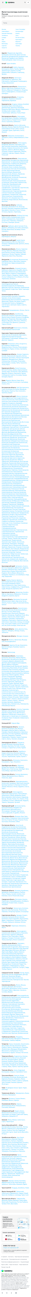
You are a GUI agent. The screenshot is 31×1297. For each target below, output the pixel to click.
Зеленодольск (16, 1047)
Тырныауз (26, 289)
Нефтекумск (13, 1019)
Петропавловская (7, 508)
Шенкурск (5, 93)
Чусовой (17, 802)
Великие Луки (19, 816)
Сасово (13, 894)
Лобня (22, 675)
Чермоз (4, 802)
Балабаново (19, 314)
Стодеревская (6, 1031)
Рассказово (5, 1040)
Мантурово (5, 391)
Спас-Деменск (13, 322)
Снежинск (16, 1148)
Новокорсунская (7, 484)
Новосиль (5, 778)
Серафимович (6, 187)
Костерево (24, 148)
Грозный (12, 1158)
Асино (16, 1070)
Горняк (16, 69)
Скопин (19, 894)
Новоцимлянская (17, 870)
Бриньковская (6, 415)
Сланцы (19, 622)
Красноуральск (6, 957)
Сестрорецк (24, 911)
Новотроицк (14, 769)
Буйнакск (11, 226)
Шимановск (10, 83)
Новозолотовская (7, 868)
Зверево (4, 844)
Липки (23, 1079)
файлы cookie (19, 1283)
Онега (4, 92)
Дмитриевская (12, 432)
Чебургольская (15, 554)
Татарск (24, 755)
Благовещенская (7, 413)
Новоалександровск (8, 1021)
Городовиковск (14, 310)
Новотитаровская (7, 499)
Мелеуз (18, 109)
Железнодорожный (8, 666)
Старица (4, 1066)
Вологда (21, 207)
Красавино (5, 210)
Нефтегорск (5, 901)
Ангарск (23, 268)
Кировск (4, 615)
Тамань (10, 538)
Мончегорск (21, 713)
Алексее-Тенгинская (8, 400)
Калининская (23, 442)
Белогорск (18, 78)
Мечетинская (15, 861)
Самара (4, 37)
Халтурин (5, 377)
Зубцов (21, 1059)
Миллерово (14, 863)
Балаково (5, 917)
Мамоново (5, 301)
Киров (13, 317)
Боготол (4, 568)
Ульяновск (11, 1107)
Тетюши (18, 1052)
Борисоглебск (6, 217)
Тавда (27, 967)
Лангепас (19, 1127)
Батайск (13, 829)
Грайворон (22, 118)
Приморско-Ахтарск (8, 514)
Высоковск (23, 659)
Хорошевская (23, 883)
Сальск (13, 876)
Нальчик (10, 287)
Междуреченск (13, 359)
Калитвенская (22, 846)
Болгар (12, 1046)
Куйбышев (10, 755)
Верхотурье (9, 950)
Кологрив (9, 389)
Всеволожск (17, 610)
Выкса (17, 730)
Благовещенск (6, 79)
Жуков (4, 317)
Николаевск (14, 179)
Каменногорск (6, 613)
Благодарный (16, 999)
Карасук (22, 753)
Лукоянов (24, 734)
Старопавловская (19, 1030)
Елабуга (4, 1047)
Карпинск (20, 954)
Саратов (4, 45)
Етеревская (11, 165)
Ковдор (10, 713)
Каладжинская (13, 442)
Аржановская (6, 160)
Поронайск (15, 936)
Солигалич (21, 391)
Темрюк (13, 542)
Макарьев (23, 389)
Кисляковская (15, 448)
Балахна (4, 728)
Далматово (19, 592)
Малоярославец (21, 319)
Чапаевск (5, 904)
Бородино (11, 568)
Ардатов (12, 645)
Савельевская (6, 1170)
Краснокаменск (7, 242)
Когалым (13, 1127)
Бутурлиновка (15, 217)
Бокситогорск (22, 608)
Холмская (5, 552)
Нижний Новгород (7, 33)
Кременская (17, 172)
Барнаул (21, 67)
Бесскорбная (25, 410)
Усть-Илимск (18, 277)
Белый (4, 1058)
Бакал (22, 1137)
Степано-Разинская (8, 193)
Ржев (25, 1065)
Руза (13, 688)
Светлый (13, 305)
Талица (4, 969)
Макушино (17, 594)
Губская (22, 429)
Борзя (23, 240)
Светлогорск (6, 305)
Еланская (23, 839)
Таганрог (5, 882)
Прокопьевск (6, 363)
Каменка (26, 783)
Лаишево (25, 1047)
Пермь (3, 41)
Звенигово (17, 640)
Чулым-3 (23, 756)
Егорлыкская (15, 839)
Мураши (4, 373)
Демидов (10, 987)
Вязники (11, 144)
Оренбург (22, 769)
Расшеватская (6, 1026)
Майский (4, 287)
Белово (4, 356)
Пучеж (12, 254)
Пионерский (6, 303)
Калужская (16, 444)
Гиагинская (12, 55)
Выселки (4, 424)
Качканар (5, 955)
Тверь (9, 1066)
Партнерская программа (22, 1256)
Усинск (4, 384)
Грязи (16, 629)
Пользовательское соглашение (18, 1259)
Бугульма (18, 1046)
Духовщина (13, 988)
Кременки (5, 319)
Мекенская (24, 1163)
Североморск (24, 718)
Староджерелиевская (8, 530)
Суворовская (15, 1031)
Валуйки (16, 118)
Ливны (4, 776)
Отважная (13, 502)
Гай (16, 767)
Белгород (5, 118)
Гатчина (9, 611)
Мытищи (13, 680)
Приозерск (12, 620)
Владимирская (6, 418)
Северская (5, 519)
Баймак (20, 104)
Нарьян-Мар (15, 723)
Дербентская (21, 430)
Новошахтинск (16, 871)
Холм (19, 748)
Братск (25, 270)
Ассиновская (14, 259)
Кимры (21, 1061)
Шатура (4, 702)
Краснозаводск (6, 673)
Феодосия (9, 588)
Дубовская (5, 1160)
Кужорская (5, 58)
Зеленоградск (16, 298)
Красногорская (16, 336)
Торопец (20, 1066)
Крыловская (20, 454)
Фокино (4, 132)
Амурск (17, 1111)
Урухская (14, 1033)
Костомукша (6, 345)
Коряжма (17, 88)
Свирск (9, 275)
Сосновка (19, 375)
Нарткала (17, 287)
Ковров (9, 148)
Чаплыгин (5, 632)
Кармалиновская (19, 1013)
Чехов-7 (15, 700)
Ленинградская (14, 461)
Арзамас (21, 727)
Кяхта (11, 137)
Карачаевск (22, 335)
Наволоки (19, 252)
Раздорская (24, 875)
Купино (16, 755)
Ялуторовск (12, 1095)
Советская (5, 523)
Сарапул (16, 1100)
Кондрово (25, 317)
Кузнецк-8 (18, 785)
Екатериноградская (8, 286)
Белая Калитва (21, 829)
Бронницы (12, 657)
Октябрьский (6, 111)
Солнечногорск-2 (7, 692)
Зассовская (5, 439)
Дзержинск (17, 732)
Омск (17, 35)
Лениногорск (6, 1049)
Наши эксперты (13, 1264)
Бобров (19, 215)
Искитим (16, 753)
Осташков (20, 1065)
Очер (26, 799)
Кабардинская (15, 441)
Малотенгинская (22, 463)
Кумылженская (6, 174)
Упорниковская (17, 196)
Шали (9, 1175)
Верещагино (13, 794)
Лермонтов (19, 1014)
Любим (10, 1200)
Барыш (19, 1104)
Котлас (23, 88)
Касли (10, 1142)
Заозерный (21, 569)
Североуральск (15, 966)
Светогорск (5, 622)
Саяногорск (21, 1120)
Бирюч (10, 118)
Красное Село (6, 910)
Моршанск (25, 1038)
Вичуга (18, 249)
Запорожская (22, 437)
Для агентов (4, 1259)
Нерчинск (21, 242)
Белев (22, 1075)
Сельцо (21, 129)
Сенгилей (5, 1107)
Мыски (21, 359)
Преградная (6, 338)
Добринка (23, 164)
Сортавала (23, 349)
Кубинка (26, 673)
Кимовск (11, 1079)
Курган (4, 594)
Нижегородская (23, 470)
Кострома (16, 389)
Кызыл (16, 1088)
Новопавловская (19, 868)
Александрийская (22, 995)
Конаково (5, 1063)
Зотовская (5, 167)
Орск (27, 769)
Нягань (4, 1130)
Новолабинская (7, 485)
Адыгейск (19, 53)
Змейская (5, 976)
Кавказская (24, 441)
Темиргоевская (16, 540)
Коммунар (11, 615)
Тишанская (22, 194)
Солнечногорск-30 (8, 693)
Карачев (16, 127)
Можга (11, 1100)
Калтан (24, 356)
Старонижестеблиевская (10, 535)
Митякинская (6, 864)
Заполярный (12, 711)
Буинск (24, 1046)
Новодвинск (17, 90)
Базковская (22, 827)
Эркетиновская (16, 887)
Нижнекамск (6, 1052)
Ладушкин (25, 300)
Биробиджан (6, 236)
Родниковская (6, 518)
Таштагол (23, 363)
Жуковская (24, 841)
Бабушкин (11, 136)
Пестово (16, 746)
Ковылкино (23, 645)
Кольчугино (16, 148)
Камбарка (5, 1100)
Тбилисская (16, 538)
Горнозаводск (22, 794)
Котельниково (21, 169)
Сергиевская (15, 187)
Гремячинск (5, 795)
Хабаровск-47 (13, 1116)
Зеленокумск (25, 1009)
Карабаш (20, 1141)
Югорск (4, 1134)
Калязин (10, 1061)
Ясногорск (5, 1084)
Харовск (10, 212)
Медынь (4, 321)
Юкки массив (21, 625)
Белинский (5, 783)
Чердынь (25, 800)
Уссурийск (16, 813)
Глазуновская (6, 164)
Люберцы (13, 678)
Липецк (16, 631)
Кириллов (24, 208)
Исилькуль (16, 760)
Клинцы (21, 127)
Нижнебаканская (7, 472)
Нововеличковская (8, 477)
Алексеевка (21, 116)
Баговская (15, 406)
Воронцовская (6, 422)
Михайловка (16, 175)
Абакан (14, 1120)
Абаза (10, 1120)
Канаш (17, 1181)
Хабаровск (5, 1116)
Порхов (20, 820)
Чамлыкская (6, 554)
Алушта (13, 580)
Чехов (4, 699)
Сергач (4, 739)
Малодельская (6, 175)
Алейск (15, 67)
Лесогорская (24, 461)
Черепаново (12, 756)
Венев (19, 1077)
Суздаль (16, 153)
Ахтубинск (5, 99)
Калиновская (6, 1162)
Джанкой (20, 582)
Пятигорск (22, 1024)
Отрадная (20, 502)
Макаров (20, 934)
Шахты (19, 885)
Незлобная (5, 1019)
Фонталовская (6, 550)
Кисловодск (5, 1014)
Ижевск (22, 1098)
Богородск (11, 728)
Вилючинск (17, 328)
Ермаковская (17, 841)
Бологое (9, 1058)
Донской (24, 1077)
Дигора (25, 974)
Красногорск (25, 671)
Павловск (13, 221)
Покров (10, 151)
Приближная (25, 287)
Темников (5, 648)
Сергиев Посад (20, 688)
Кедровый (21, 1070)
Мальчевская (23, 858)
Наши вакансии (23, 1264)
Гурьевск (4, 298)
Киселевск (12, 358)
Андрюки (5, 403)
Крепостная (19, 453)
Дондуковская (13, 56)
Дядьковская (14, 434)
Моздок (18, 976)
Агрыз (11, 1044)
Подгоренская (14, 873)
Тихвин (14, 623)
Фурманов (5, 256)
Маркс (4, 920)
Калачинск (24, 760)
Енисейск (5, 569)
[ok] (11, 1293)
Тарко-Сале (25, 1195)
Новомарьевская (7, 1023)
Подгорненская (7, 875)
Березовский (11, 356)
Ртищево (4, 922)
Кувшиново (22, 1063)
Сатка (8, 1148)
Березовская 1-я (7, 162)
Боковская (5, 832)
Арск (3, 1046)
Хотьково (16, 697)
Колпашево (5, 1072)
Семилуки (11, 222)
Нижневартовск (21, 1128)
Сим (11, 1148)
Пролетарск (16, 875)
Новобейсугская (7, 475)
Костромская (6, 451)
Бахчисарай (5, 582)
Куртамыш (10, 594)
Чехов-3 (19, 699)
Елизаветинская (7, 436)
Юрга (8, 364)
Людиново (12, 319)
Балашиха (5, 657)
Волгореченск (24, 387)
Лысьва (9, 799)
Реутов (4, 688)
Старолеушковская (8, 531)
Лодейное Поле (20, 615)
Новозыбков (6, 129)
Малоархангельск (12, 776)
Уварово (18, 1040)
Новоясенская (6, 501)
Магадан (19, 636)
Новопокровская (20, 494)
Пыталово (12, 821)
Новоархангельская (20, 473)
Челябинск (5, 35)
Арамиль (4, 945)
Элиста (27, 310)
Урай (15, 1132)
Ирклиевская (6, 441)
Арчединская (15, 160)
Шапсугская (5, 559)
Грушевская (11, 837)
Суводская (18, 193)
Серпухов (5, 690)
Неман (11, 301)
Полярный (16, 718)
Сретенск (21, 244)
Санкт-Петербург (20, 29)
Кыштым (14, 1144)
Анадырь (15, 1188)
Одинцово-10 (19, 681)
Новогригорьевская (19, 181)
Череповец (17, 212)
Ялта (21, 588)
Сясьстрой (8, 623)
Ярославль (14, 1204)
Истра (20, 668)
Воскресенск (15, 659)
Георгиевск (21, 1004)
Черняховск (5, 306)
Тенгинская (20, 542)
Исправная (14, 335)
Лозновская (5, 858)
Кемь (17, 344)
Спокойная (16, 523)
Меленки (16, 150)
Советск (23, 305)
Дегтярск (23, 950)
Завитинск (15, 79)
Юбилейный (6, 705)
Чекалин (13, 1082)
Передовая (20, 504)
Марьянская (6, 465)
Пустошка (5, 821)
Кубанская (19, 456)
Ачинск (25, 566)
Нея (16, 391)
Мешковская (24, 861)
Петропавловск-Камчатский (11, 329)
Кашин (16, 1061)
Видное (23, 657)
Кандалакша (21, 711)
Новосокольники (22, 818)
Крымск (12, 456)
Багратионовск (6, 296)
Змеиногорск (6, 71)
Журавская (13, 437)
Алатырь (11, 1181)
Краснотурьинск (21, 955)
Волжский (24, 162)
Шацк (22, 896)
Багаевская (14, 827)
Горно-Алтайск (11, 63)
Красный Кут (24, 919)
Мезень (4, 90)
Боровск (12, 315)
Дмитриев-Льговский (20, 599)
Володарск (5, 730)
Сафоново (16, 990)
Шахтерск (9, 940)
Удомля (25, 1066)
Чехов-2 (14, 699)
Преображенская (15, 184)
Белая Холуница (20, 368)
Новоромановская (22, 496)
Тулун (26, 275)
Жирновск (18, 165)
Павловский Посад (8, 685)
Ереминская (6, 437)
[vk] (7, 1293)
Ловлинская (12, 463)
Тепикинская (14, 194)
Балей (18, 240)
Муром (22, 150)
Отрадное (5, 618)
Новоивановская (17, 482)
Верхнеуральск (6, 1139)
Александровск (17, 792)
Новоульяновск (21, 1105)
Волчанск (16, 950)
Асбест (19, 945)
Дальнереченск (16, 809)
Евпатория (5, 583)
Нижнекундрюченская (9, 866)
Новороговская (7, 870)
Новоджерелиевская (8, 480)
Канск (24, 571)
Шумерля (19, 1184)
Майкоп (20, 58)
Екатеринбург (19, 31)
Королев (21, 669)
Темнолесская (6, 542)
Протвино (5, 687)
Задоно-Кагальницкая (9, 842)
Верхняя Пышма (7, 948)
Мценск (21, 776)
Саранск (22, 647)
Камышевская (20, 847)
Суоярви (4, 350)
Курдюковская (15, 1163)
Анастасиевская (13, 401)
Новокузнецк (6, 361)
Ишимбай (20, 107)
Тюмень (18, 45)
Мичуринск (18, 1038)
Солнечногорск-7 (19, 693)
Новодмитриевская (22, 480)
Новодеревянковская (21, 478)
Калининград (6, 300)
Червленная (11, 1174)
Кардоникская (6, 336)
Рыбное (22, 892)
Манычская (5, 859)
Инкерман (12, 583)
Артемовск (18, 566)
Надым (21, 1193)
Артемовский (12, 945)
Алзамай (18, 268)
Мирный (10, 90)
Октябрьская (15, 501)
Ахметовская (24, 405)
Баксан (15, 284)
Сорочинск (13, 771)
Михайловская (6, 177)
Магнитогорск (22, 1144)
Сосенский (5, 322)
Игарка (12, 571)
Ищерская (21, 1160)
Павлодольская (18, 979)
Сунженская (24, 1031)
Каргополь (10, 88)
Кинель (25, 899)
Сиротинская (24, 187)
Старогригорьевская (19, 191)
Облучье (13, 236)
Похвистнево (13, 903)
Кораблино (24, 890)
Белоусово (5, 315)
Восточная (25, 422)
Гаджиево (25, 709)
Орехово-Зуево (18, 683)
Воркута (8, 380)
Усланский (20, 603)
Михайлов (5, 892)
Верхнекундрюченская (9, 834)
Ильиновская (13, 1160)
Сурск (3, 788)
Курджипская (13, 58)
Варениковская (7, 417)
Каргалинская (6, 1163)
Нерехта (12, 391)
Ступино (15, 695)
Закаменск (5, 137)
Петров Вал (5, 184)
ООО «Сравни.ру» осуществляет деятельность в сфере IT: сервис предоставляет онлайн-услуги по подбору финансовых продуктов (15, 1275)
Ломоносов (22, 910)
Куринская (21, 458)
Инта (22, 380)
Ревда (21, 964)
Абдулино (20, 765)
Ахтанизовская (6, 406)
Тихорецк (21, 543)
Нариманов (5, 100)
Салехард (18, 1195)
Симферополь (15, 587)
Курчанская (5, 460)
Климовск (5, 669)
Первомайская (6, 1168)
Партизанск (20, 811)
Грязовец (11, 208)
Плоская (15, 509)
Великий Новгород (13, 744)
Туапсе (10, 545)
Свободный (13, 81)
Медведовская (24, 465)
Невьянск (19, 959)
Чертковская (13, 885)
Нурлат (12, 1052)
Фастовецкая (15, 549)
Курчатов (19, 601)
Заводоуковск (20, 1093)
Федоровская (24, 549)
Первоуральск (6, 964)
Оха (9, 936)
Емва (18, 380)
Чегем (4, 291)
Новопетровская (7, 492)
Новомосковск (6, 1081)
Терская (26, 979)
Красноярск (19, 39)
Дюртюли (14, 107)
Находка (13, 811)
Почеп (12, 129)
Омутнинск (17, 373)
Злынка (10, 127)
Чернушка (10, 802)
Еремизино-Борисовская (21, 436)
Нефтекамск (25, 109)
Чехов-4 (25, 699)
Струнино (5, 153)
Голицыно (5, 661)
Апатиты (19, 709)
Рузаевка (16, 647)
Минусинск (20, 573)
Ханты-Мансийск (23, 1132)
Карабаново (23, 146)
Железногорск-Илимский (17, 272)
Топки (4, 364)
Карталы (4, 1142)
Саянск (4, 275)
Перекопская (22, 182)
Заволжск (9, 251)
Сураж (10, 130)
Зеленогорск (6, 571)
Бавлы (7, 1046)
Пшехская (5, 516)
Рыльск (9, 603)
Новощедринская (16, 1167)
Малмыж (24, 371)
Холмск (23, 938)
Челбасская (24, 554)
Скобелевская (22, 519)
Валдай (4, 744)
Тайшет (21, 275)
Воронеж (18, 41)
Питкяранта (5, 349)
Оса (18, 799)
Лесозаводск (6, 811)
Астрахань (20, 97)
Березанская (6, 410)
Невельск (5, 936)
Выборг (24, 610)
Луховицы (18, 676)
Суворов (25, 1081)
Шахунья (21, 739)
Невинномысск (19, 1018)
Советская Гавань (22, 1114)
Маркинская (22, 859)
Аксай (21, 825)
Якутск (4, 927)
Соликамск (5, 800)
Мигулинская (6, 863)
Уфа (3, 39)
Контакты (11, 1256)
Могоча (14, 242)
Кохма (13, 252)
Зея (20, 79)
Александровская (7, 284)
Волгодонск (17, 835)
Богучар (25, 215)
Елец (25, 629)
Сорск (4, 1121)
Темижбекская (6, 540)
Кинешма (22, 251)
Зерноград (11, 844)
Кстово (11, 734)
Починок (25, 988)
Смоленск (23, 990)
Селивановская (21, 876)
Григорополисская (8, 1007)
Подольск (24, 685)
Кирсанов (5, 1038)
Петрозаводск (22, 347)
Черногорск (10, 1121)
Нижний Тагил (10, 960)
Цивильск (5, 1184)
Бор (16, 728)
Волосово (5, 610)
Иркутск (8, 273)
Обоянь (4, 603)
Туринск (9, 969)
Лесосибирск (12, 573)
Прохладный (6, 289)
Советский (5, 1132)
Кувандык (21, 767)
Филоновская (23, 199)
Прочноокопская (20, 514)
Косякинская (15, 451)
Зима (3, 273)
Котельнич (14, 371)
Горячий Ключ (14, 427)
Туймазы (13, 113)
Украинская (11, 547)
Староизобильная (7, 1030)
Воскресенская (16, 422)
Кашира (25, 668)
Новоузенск (10, 920)
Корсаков (24, 933)
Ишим (27, 1093)
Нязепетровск (16, 1146)
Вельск (4, 88)
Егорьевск (15, 664)
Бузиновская (25, 415)
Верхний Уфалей (17, 1139)
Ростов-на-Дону (20, 37)
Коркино (4, 1144)
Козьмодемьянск (10, 641)
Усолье (11, 800)
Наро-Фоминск (21, 680)
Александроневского (20, 398)
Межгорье (11, 109)
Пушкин (17, 911)
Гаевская (4, 1004)
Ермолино (18, 315)
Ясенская (5, 562)
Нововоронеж (10, 219)
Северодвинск (10, 92)
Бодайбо (19, 270)
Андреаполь (18, 1056)
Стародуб (5, 130)
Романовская (6, 876)
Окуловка (10, 746)
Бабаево (19, 205)
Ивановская (13, 439)
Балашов (11, 917)
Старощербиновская (20, 537)
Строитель (9, 121)
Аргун (19, 1155)
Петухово (25, 594)
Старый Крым (24, 587)
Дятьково (22, 125)
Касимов (17, 890)
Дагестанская (21, 55)
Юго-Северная (14, 561)
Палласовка (13, 182)
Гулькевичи (5, 430)
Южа (14, 256)
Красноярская (6, 854)
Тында (4, 83)
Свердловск (5, 966)
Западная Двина (13, 1059)
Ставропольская (12, 525)
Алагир (22, 973)
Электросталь (15, 704)
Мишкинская (15, 864)
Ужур (27, 575)
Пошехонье (12, 1202)
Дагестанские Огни (21, 226)
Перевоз (13, 737)
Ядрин (25, 1184)
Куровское (5, 675)
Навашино (11, 735)
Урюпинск (5, 198)
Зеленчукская (6, 335)
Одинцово (11, 681)
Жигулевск (18, 899)
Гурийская (13, 430)
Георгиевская (6, 1006)
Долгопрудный (13, 663)
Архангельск (22, 86)
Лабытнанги (6, 1193)
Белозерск (5, 207)
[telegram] (2, 1293)
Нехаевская (22, 177)
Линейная (5, 463)
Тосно (19, 623)
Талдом (20, 695)
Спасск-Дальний (7, 813)
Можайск (19, 678)
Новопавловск (18, 1023)
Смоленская (19, 521)
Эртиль (17, 222)
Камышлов (12, 954)
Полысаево (21, 361)
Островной (24, 716)
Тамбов (12, 1040)
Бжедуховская (15, 412)
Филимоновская (23, 1033)
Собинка (23, 151)
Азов (17, 825)
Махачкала (10, 229)
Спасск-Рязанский (13, 896)
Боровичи (21, 742)
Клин (10, 669)
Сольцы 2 (5, 748)
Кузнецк (4, 785)
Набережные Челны (16, 1051)
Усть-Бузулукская (14, 198)
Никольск (12, 210)
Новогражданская (7, 478)
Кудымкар (25, 797)
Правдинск (19, 303)
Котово (4, 170)
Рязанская (14, 518)
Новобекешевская (19, 475)
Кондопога (23, 344)
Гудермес (19, 1158)
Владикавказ (18, 974)
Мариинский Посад (8, 1182)
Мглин (27, 127)
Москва (4, 29)
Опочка (4, 820)
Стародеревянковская (9, 528)
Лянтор (25, 1127)
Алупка (8, 580)
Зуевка (15, 370)
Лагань (22, 310)
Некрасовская (6, 470)
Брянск (16, 125)
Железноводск (15, 1009)
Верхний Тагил (24, 947)
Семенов (24, 737)
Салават (13, 111)
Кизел (24, 795)
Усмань (22, 631)
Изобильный (12, 1011)
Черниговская (15, 555)
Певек (27, 1188)
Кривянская (5, 856)
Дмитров (4, 663)
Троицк (26, 695)
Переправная (6, 506)
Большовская (13, 832)
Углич (8, 1204)
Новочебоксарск (20, 1182)
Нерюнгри (14, 926)
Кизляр (4, 229)
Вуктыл (14, 380)
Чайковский (18, 800)
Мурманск (5, 714)
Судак (3, 588)
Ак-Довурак (9, 1088)
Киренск (14, 273)
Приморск (5, 620)
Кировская (21, 849)
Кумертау (5, 109)
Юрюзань (22, 1151)
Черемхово (5, 278)
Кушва (24, 957)
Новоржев (13, 818)
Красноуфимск (16, 957)
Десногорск (17, 987)
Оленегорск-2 (6, 716)
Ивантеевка (14, 668)
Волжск (11, 640)
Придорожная (24, 513)
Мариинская (14, 859)
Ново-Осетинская (17, 978)
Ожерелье (5, 683)
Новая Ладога (20, 617)
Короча (9, 120)
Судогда (11, 153)
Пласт (3, 1148)
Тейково (23, 254)
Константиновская (8, 449)
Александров (22, 143)
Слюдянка (15, 275)
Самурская (22, 518)
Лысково (4, 735)
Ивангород (16, 611)
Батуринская (15, 408)
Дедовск (11, 661)
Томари (10, 938)
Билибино (21, 1188)
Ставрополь (20, 1028)
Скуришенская (6, 189)
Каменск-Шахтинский (9, 847)
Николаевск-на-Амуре (9, 1114)
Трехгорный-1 (6, 1149)
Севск (17, 129)
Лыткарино (5, 678)
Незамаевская (17, 468)
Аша (18, 1137)
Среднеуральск (6, 967)
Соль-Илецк (5, 771)
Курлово (4, 150)
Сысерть (21, 967)
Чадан (25, 1088)
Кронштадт (14, 910)
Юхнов (9, 324)
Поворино (20, 221)
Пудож (12, 349)
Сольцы (22, 746)
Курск (13, 601)
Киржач (4, 148)
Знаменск (12, 99)
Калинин (4, 1061)
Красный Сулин (16, 854)
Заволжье (24, 732)
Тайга (18, 363)
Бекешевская (25, 997)
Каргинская (14, 849)
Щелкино (16, 588)
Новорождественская (9, 496)
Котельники (5, 671)
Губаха (12, 795)
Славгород (20, 72)
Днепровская (22, 432)
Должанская (6, 434)
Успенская (25, 547)
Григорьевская (14, 429)
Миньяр (8, 1146)
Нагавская (15, 177)
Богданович (14, 947)
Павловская (12, 504)
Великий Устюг (14, 207)
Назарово (5, 575)
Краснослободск (7, 172)
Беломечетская (7, 999)
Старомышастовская (8, 533)
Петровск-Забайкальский (10, 244)
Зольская (5, 1011)
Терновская (5, 543)
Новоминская (6, 489)
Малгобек (17, 261)
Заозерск (5, 711)
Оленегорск (12, 714)
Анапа (26, 400)
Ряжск (4, 894)
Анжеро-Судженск (22, 354)
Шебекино (16, 121)
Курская (12, 1014)
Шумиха (11, 596)
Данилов (4, 1200)
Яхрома (12, 705)
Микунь (4, 382)
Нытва (14, 799)
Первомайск (6, 737)
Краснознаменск (16, 300)
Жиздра (24, 315)
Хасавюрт (18, 229)
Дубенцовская (6, 839)
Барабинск (22, 751)
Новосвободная (7, 60)
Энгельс (23, 922)
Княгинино (5, 734)
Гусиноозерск (19, 136)
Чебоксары (12, 1184)
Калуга (8, 317)
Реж (24, 964)
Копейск (25, 1142)
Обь (20, 755)
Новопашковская (20, 490)
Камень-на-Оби (16, 71)
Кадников (17, 208)
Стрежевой (19, 1072)
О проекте (4, 1256)
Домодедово (22, 663)
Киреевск (17, 1079)
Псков (26, 820)
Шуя (10, 256)
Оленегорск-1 (21, 714)
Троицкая (5, 265)
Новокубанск (17, 484)
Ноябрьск (11, 1195)
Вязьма (23, 985)
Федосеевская (13, 199)
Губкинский (20, 1191)
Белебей (26, 104)
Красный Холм (13, 1063)
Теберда (21, 338)
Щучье (17, 596)
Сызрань (20, 903)
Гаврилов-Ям (21, 1198)
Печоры (15, 820)
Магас (11, 261)
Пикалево (12, 618)
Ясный (20, 771)
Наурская (5, 1165)
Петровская (25, 506)
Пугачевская (6, 186)
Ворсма (11, 730)
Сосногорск (16, 382)
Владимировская (7, 835)
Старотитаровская (7, 537)
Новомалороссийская (19, 487)
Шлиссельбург (11, 625)
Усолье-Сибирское (8, 277)
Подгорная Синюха (8, 511)
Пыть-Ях (15, 1130)
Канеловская (24, 446)
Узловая (7, 1082)
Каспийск (18, 228)
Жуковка (4, 127)
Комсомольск (6, 252)
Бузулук (12, 767)
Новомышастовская (17, 489)
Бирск (10, 106)
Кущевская (13, 460)
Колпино (25, 908)
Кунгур (4, 799)
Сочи (10, 523)
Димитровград (6, 1105)
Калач (23, 217)
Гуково (18, 837)
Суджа (14, 603)
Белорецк (5, 106)
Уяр (3, 576)
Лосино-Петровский (8, 676)
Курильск (14, 934)
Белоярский (5, 1127)
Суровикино (6, 194)
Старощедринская (19, 1172)
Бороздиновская (7, 1156)
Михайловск (11, 959)
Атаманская (15, 405)
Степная (4, 538)
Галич (4, 389)
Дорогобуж (5, 988)
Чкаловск (14, 739)
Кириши (21, 613)
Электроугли (24, 704)
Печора (9, 382)
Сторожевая (14, 338)
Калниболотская (7, 444)
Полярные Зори (7, 718)
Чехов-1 (8, 699)
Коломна (15, 669)
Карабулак (5, 261)
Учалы (19, 113)
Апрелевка (19, 656)
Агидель (14, 104)
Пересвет (17, 685)
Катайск (25, 592)
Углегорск (17, 938)
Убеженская (17, 545)
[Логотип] (15, 1271)
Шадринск (5, 596)
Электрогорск (6, 704)
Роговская (20, 516)
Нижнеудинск (21, 273)
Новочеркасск (6, 871)
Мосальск (17, 321)
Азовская (24, 396)
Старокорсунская (21, 530)
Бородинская (17, 413)
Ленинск (14, 174)
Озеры (11, 683)
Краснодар (19, 43)
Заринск (22, 69)
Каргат (4, 755)
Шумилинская (6, 887)
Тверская (24, 538)
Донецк (23, 837)
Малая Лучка (14, 858)
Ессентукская (6, 1009)
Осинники (14, 361)
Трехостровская (7, 196)
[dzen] (16, 1293)
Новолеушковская (18, 485)
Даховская (5, 56)
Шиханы (17, 922)
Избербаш (11, 228)
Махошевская (14, 465)
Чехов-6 (9, 700)
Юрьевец (19, 256)
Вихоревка (5, 272)
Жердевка (19, 1037)
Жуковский (18, 666)
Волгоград (5, 43)
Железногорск (13, 569)
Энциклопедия (25, 1262)
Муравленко (14, 1193)
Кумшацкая (13, 856)
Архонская (5, 974)
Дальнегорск (6, 809)
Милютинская (23, 863)
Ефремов (5, 1079)
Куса (9, 1144)
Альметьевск (25, 1044)
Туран (20, 1088)
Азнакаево (16, 1044)
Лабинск (20, 460)
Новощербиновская (20, 499)
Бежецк (25, 1056)
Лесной (4, 959)
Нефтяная (14, 470)
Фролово (5, 201)
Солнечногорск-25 (19, 692)
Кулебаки (17, 734)
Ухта (8, 384)
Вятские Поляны (7, 370)
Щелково (10, 702)
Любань (4, 617)
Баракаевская (6, 408)
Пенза (15, 786)
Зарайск (25, 666)
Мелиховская (6, 861)
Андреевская (23, 401)
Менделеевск (22, 1049)
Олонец (14, 347)
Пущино (18, 687)
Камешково (14, 146)
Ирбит (16, 952)
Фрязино (5, 697)
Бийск (12, 69)
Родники (17, 254)
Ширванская (14, 559)
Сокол (18, 210)
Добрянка (18, 795)
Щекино (19, 1082)
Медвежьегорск (7, 347)
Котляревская (19, 286)
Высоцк (4, 611)
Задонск (4, 631)
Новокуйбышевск (15, 901)
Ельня (19, 988)
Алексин (16, 1075)
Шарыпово (8, 576)
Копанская (17, 449)
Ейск (20, 434)
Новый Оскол (16, 120)
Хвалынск (11, 922)
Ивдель (11, 952)
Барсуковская (15, 997)
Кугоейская (5, 458)
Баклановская (6, 829)
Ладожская (5, 461)
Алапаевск (21, 943)
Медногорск (6, 769)
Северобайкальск (19, 137)
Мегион (4, 1128)
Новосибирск (5, 31)
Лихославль (5, 1065)
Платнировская (7, 509)
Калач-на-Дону (13, 167)
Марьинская (15, 1016)
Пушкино (12, 687)
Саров (18, 737)
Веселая (24, 417)
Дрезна (4, 664)
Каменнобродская (8, 1013)
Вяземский (5, 1113)
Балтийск (15, 296)
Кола (14, 713)
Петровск (18, 920)
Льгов (24, 601)
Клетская (13, 169)
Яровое (4, 74)
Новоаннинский (7, 181)
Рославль (5, 990)
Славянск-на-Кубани (8, 521)
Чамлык (18, 552)
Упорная (18, 547)
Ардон (27, 973)
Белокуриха (5, 69)
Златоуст (14, 1141)
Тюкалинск (17, 762)
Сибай (18, 111)
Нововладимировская (22, 477)
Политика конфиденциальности (10, 1262)
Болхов (17, 774)
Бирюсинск (12, 270)
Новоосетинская (7, 979)
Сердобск (21, 786)
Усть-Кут (25, 277)
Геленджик (14, 425)
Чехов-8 (21, 700)
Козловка (22, 1181)
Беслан (11, 974)
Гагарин (4, 987)
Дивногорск (18, 568)
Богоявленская (18, 830)
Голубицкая (5, 427)
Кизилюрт (25, 228)
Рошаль (9, 688)
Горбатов (22, 730)
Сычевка (4, 992)
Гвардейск (21, 296)
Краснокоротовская (13, 170)
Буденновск (15, 1001)
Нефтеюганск (11, 1128)
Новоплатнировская (8, 494)
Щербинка (17, 702)
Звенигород (5, 668)
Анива (13, 933)
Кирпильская (6, 448)
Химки (10, 697)
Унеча (22, 130)
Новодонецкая (6, 482)
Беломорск (11, 344)
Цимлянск (5, 885)
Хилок (27, 244)
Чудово (23, 748)
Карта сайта (4, 1264)
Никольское (11, 617)
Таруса (4, 324)
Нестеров (17, 301)
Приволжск (5, 254)
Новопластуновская (19, 492)
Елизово (24, 328)
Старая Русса (12, 748)
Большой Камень (7, 807)
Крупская (12, 454)
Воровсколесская (7, 1002)
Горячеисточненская (20, 1156)
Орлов (23, 373)
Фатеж (26, 603)
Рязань (8, 894)
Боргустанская (6, 1001)
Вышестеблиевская (14, 424)
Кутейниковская (23, 856)
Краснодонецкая (7, 852)
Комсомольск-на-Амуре (16, 1113)
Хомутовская (15, 883)
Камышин (22, 167)
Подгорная (21, 509)
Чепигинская (6, 555)
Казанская (5, 442)
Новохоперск (20, 219)
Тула (3, 1082)
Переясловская (16, 506)
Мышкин (16, 1200)
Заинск (9, 1047)
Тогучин (4, 756)
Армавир (19, 403)
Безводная (5, 55)
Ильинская (21, 439)
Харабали (13, 100)
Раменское (24, 687)
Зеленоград (11, 652)
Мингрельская (6, 466)
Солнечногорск (13, 690)
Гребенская (5, 1158)
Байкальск (5, 270)
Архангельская (6, 405)
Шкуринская (23, 559)
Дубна (9, 664)
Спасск (27, 786)
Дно (3, 818)
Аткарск (24, 915)
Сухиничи (22, 322)
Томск (25, 1072)
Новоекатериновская (22, 1021)
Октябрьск (25, 901)
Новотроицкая (6, 1024)
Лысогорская (6, 1016)
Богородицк (6, 1077)
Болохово (13, 1077)
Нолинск (10, 373)
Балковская (22, 406)
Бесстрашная (6, 412)
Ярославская (24, 561)
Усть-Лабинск (6, 549)
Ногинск (4, 681)
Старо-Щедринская (17, 1170)
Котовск (11, 1038)
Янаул (23, 113)
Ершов (22, 917)
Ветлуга (20, 728)
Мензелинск (6, 1051)
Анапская (5, 401)
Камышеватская (7, 446)
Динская (4, 432)
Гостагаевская (24, 427)
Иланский (19, 571)
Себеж (18, 821)
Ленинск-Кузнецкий (22, 358)
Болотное (10, 753)
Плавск (14, 1081)
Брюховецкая (15, 415)
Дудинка (25, 568)
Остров (9, 820)
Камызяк (18, 99)
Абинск (18, 396)
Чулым (18, 756)
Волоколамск (6, 659)
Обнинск (23, 321)
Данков (21, 629)
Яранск (10, 377)
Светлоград (5, 1028)
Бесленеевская (15, 410)
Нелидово (13, 1065)
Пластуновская (18, 508)
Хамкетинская (23, 550)
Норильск (12, 575)
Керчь (18, 583)
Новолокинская (7, 487)
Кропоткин (5, 454)
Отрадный (5, 903)
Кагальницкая (19, 844)
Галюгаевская (12, 1004)
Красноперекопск (7, 585)
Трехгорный (24, 1148)
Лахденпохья (14, 345)
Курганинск (13, 458)
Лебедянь (11, 631)
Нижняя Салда (20, 960)
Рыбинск (25, 1202)
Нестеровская (6, 263)
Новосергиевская (17, 497)
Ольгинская (5, 502)
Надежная (24, 466)
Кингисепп (15, 613)
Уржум (24, 375)
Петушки (4, 151)
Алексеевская (22, 158)
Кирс (8, 371)
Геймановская (6, 425)
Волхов (11, 610)
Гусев (9, 298)
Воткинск (12, 1098)
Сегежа (17, 349)
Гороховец (18, 144)
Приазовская (6, 513)
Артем (23, 806)
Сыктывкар (24, 382)
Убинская (25, 545)
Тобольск (5, 1095)
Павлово (18, 735)
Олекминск (22, 926)
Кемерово (5, 358)
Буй (18, 387)
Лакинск (10, 150)
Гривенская (5, 429)
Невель (7, 818)
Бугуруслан (5, 767)
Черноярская (6, 981)
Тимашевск (13, 543)
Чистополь (24, 1052)
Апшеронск (11, 403)
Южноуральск (13, 1151)
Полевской (15, 964)
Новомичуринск (14, 892)
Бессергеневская (7, 830)
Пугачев (23, 920)
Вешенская (20, 834)
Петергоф (11, 911)
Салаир (13, 363)
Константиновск (7, 851)
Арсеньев (18, 806)
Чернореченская (18, 557)
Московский (6, 680)
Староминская (19, 531)
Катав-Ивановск (17, 1142)
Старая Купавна (7, 695)
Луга (27, 615)
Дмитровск (24, 774)
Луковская (21, 174)
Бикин (22, 1111)
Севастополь (21, 585)
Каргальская (6, 849)
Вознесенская (23, 259)
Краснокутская (18, 852)
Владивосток (17, 807)
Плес (24, 252)
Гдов (25, 816)
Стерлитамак (6, 113)
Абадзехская (11, 53)
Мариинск (5, 359)
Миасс (4, 1146)
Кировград (12, 955)
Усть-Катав (19, 1149)
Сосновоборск (20, 575)
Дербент (4, 228)
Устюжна (4, 212)
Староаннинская (7, 191)
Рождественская (16, 1026)
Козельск (19, 317)
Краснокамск (17, 797)
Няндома (25, 90)
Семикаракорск (7, 878)
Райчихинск (5, 81)
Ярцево (10, 992)
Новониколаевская (8, 490)
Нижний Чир (6, 179)
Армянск (19, 580)
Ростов (19, 1202)
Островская (5, 182)
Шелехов (12, 278)
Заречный (19, 783)
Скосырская (16, 878)
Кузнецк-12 (11, 785)
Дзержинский (19, 661)
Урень (9, 739)
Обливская (25, 871)
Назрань (23, 261)
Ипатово (20, 1011)
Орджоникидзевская (17, 263)
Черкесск (10, 340)
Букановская (17, 162)
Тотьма (23, 210)
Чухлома (4, 393)
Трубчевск (16, 130)
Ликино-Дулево (14, 675)
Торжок (14, 1066)
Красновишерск (7, 797)
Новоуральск (23, 962)
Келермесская (23, 56)
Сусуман (25, 636)
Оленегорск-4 (15, 716)
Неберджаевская (7, 468)
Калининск (5, 919)
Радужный (16, 151)
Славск (18, 305)
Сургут (11, 1132)
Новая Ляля (14, 962)
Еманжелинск (6, 1141)
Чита (3, 245)
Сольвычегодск (21, 92)
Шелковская (16, 1175)
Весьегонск (16, 1058)
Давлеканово (6, 107)
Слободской (6, 375)
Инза (13, 1105)
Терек (20, 289)
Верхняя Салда (17, 948)
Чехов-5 (4, 700)
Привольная (15, 513)
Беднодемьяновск (21, 781)
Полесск (13, 303)
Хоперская (11, 552)
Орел (10, 778)
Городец (4, 732)
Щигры (4, 604)
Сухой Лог (15, 967)
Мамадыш (14, 1049)
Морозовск (23, 864)
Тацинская (11, 882)
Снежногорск (6, 719)
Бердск (4, 753)
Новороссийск (6, 497)
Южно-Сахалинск (18, 940)
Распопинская (15, 186)
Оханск (22, 799)
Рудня (10, 990)
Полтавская (18, 511)
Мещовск (10, 321)
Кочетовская (17, 851)
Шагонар (5, 1089)
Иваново (16, 251)
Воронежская (15, 420)
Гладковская (23, 425)
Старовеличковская (8, 526)
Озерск (23, 301)
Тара (11, 762)
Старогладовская (7, 1172)
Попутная (26, 511)
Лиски (4, 219)
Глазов (17, 1098)
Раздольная (12, 516)
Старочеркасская (18, 880)
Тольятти (4, 47)
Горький (10, 732)
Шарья (10, 393)
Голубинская (15, 164)
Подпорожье (19, 618)
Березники (5, 794)
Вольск (17, 917)
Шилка (7, 245)
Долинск (18, 933)
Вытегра (4, 208)
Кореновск (25, 449)
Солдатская (14, 289)
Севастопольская (18, 60)
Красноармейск (15, 671)
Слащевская (15, 189)
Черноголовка (24, 697)
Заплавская (20, 842)
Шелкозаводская (7, 1177)
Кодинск (4, 573)
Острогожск (5, 221)
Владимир (5, 144)
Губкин (4, 120)
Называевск (5, 762)
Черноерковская (7, 557)
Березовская (24, 160)
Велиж (18, 985)
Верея (18, 657)
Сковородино (22, 81)
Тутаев (4, 1204)
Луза (19, 371)
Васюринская (16, 417)
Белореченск (24, 408)
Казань (18, 33)
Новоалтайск (6, 72)
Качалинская (6, 169)
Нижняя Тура (6, 962)
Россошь (4, 222)
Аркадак (19, 915)
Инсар (17, 645)
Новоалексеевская (8, 473)
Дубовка (4, 165)
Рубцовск (14, 72)
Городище (12, 783)
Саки (15, 585)
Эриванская (5, 561)
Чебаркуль (5, 1151)
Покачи (9, 1130)
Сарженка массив (22, 620)
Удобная (4, 547)
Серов (22, 966)
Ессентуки (17, 1007)
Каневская (16, 446)
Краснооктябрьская (8, 453)
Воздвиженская (17, 418)
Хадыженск (15, 550)
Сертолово (13, 622)
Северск (12, 1072)
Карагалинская (15, 1162)
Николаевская (17, 472)
